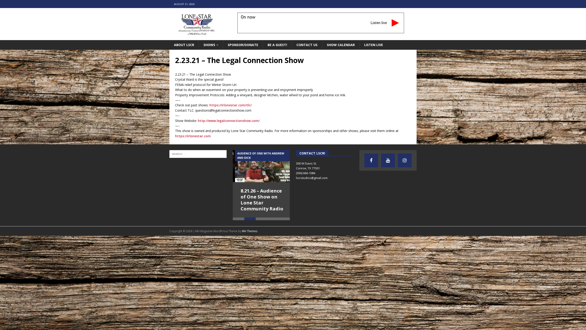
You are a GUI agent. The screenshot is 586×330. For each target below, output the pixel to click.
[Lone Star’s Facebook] (371, 160)
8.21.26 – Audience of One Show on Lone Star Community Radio (260, 200)
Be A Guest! (277, 45)
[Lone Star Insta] (405, 160)
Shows (209, 45)
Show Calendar (341, 45)
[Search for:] (198, 154)
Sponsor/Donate (243, 45)
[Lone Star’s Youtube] (388, 160)
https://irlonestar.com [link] (193, 136)
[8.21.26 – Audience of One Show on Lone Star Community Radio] (261, 166)
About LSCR (184, 45)
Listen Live (373, 45)
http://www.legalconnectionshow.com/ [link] (229, 120)
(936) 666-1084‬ (305, 173)
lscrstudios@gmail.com (312, 178)
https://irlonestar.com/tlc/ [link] (230, 105)
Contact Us (306, 45)
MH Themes (249, 231)
